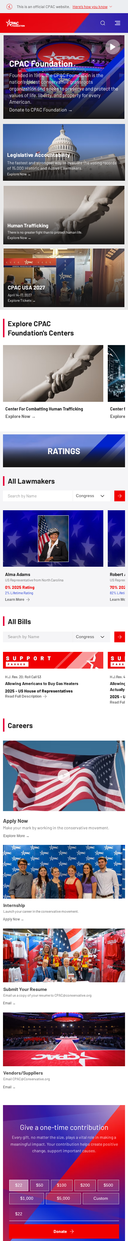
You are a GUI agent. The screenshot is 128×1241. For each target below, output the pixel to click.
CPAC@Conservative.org (31, 1079)
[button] (103, 23)
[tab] (18, 1185)
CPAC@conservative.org (72, 995)
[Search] (119, 496)
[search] (112, 46)
